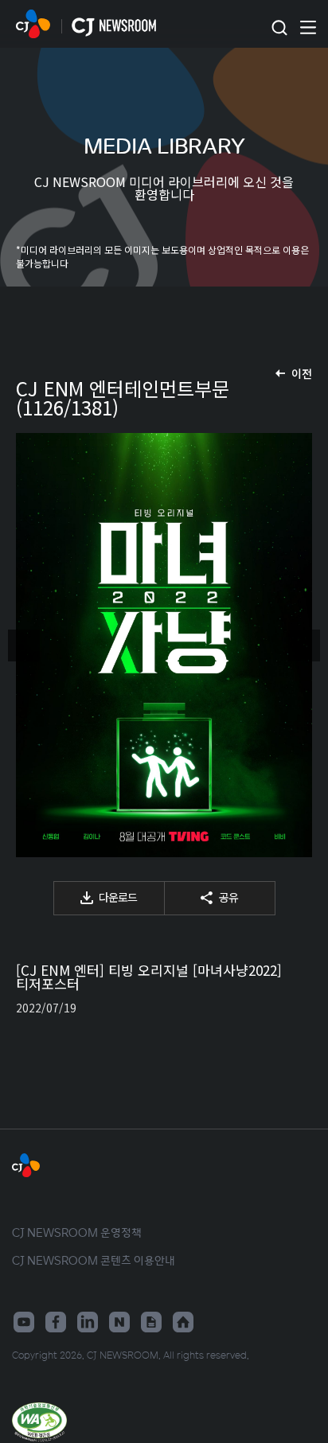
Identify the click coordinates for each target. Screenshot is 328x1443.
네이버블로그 (119, 1322)
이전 (301, 373)
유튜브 (24, 1322)
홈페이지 (183, 1322)
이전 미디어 (24, 645)
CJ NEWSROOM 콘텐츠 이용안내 (93, 1260)
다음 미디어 (304, 645)
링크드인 (88, 1322)
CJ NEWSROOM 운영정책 (77, 1232)
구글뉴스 (151, 1322)
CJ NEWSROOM (33, 24)
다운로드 (118, 897)
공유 (228, 897)
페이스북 (56, 1322)
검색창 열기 (279, 28)
